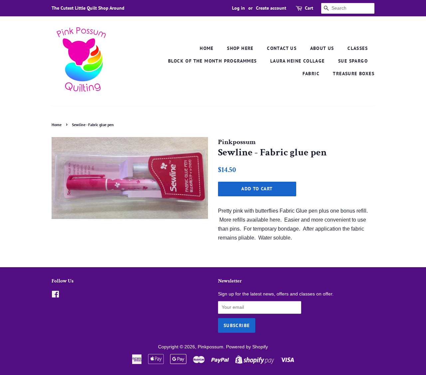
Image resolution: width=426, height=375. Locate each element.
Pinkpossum (210, 346)
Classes (357, 48)
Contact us (282, 48)
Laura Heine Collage (297, 61)
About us (322, 48)
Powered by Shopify (247, 346)
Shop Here (240, 48)
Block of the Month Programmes (212, 61)
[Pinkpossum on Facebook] (55, 295)
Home (207, 48)
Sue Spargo (353, 61)
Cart (309, 8)
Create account (271, 8)
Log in (238, 8)
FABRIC (311, 74)
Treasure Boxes (353, 74)
